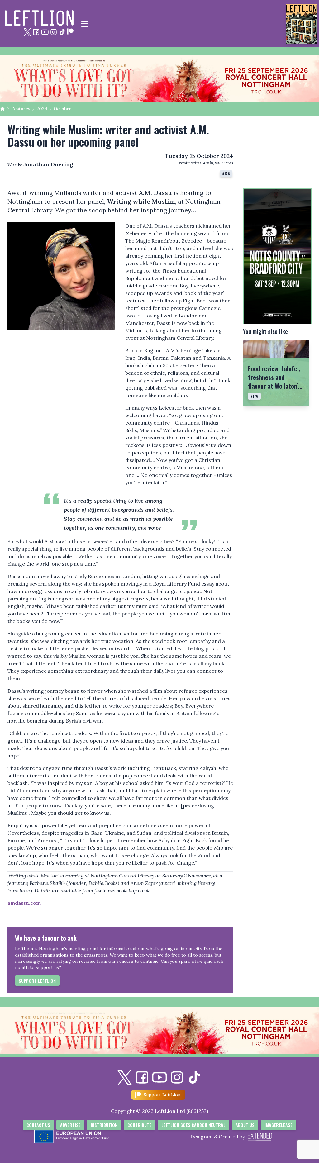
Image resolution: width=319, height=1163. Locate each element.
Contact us (38, 1125)
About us (245, 1125)
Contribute (139, 1125)
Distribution (104, 1125)
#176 (226, 173)
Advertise (70, 1125)
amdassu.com (24, 903)
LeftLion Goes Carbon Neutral (193, 1125)
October (62, 109)
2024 (41, 109)
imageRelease (278, 1125)
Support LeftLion (37, 980)
